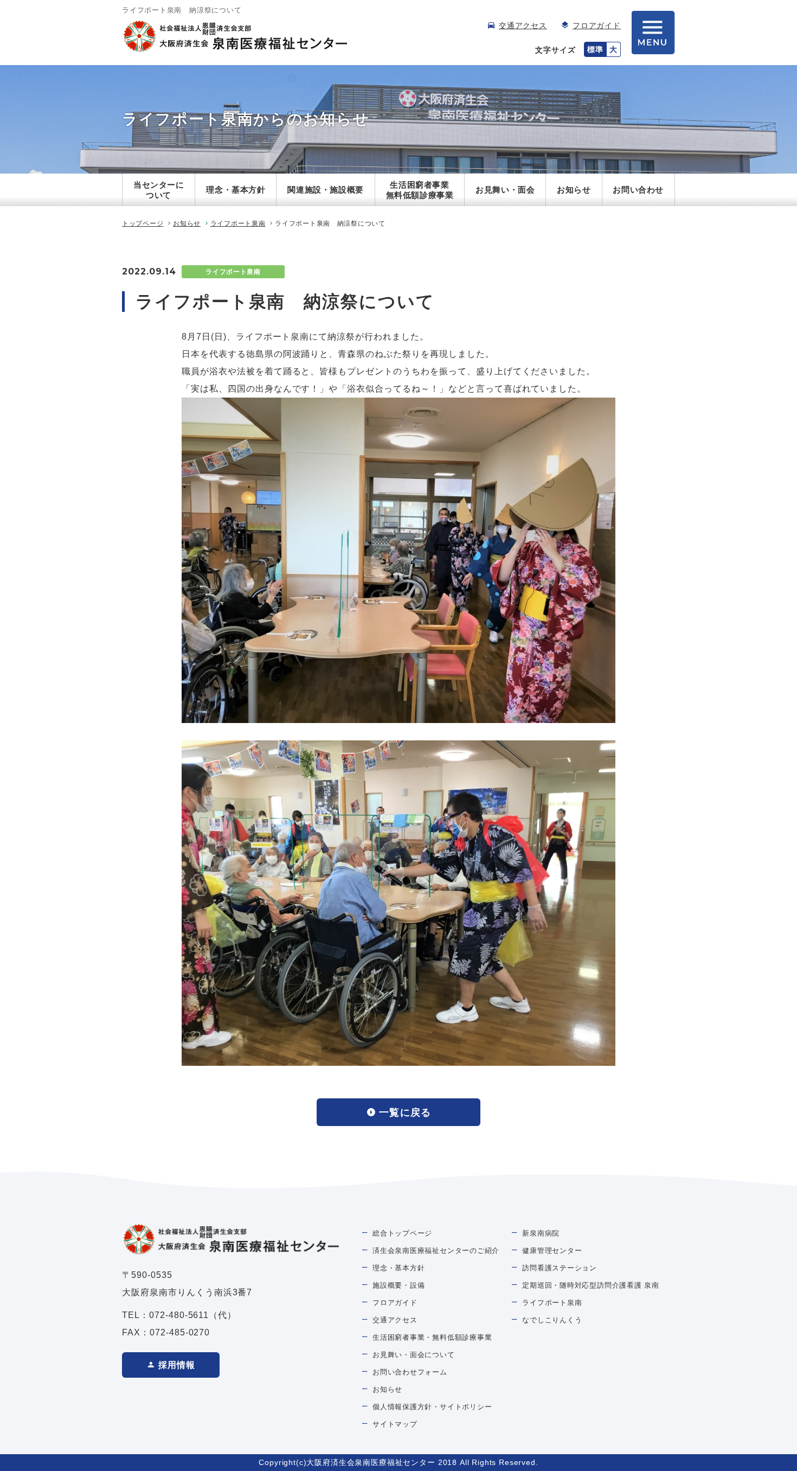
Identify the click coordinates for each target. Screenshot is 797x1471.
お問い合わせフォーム (409, 1372)
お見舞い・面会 (505, 189)
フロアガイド (597, 25)
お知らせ (573, 189)
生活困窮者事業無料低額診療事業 (420, 190)
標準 (595, 49)
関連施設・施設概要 (325, 189)
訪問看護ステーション (559, 1268)
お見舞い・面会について (413, 1355)
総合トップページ (402, 1233)
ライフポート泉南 (238, 223)
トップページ (142, 223)
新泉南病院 (541, 1233)
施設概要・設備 (398, 1285)
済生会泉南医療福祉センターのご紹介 (435, 1250)
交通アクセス (523, 25)
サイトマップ (394, 1424)
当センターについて (158, 190)
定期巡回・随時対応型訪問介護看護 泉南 (590, 1285)
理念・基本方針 (235, 189)
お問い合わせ (638, 189)
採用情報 (176, 1365)
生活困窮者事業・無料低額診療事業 (432, 1337)
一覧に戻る (404, 1112)
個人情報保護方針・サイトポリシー (432, 1407)
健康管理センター (552, 1250)
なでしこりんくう (552, 1320)
